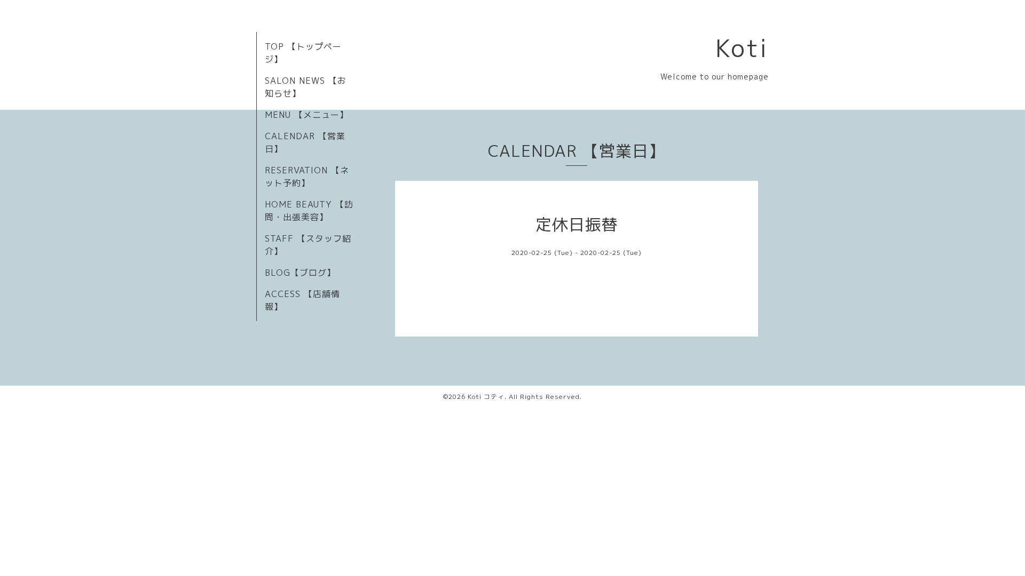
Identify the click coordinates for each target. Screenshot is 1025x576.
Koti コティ (486, 396)
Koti (742, 48)
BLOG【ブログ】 (300, 272)
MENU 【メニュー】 (307, 115)
